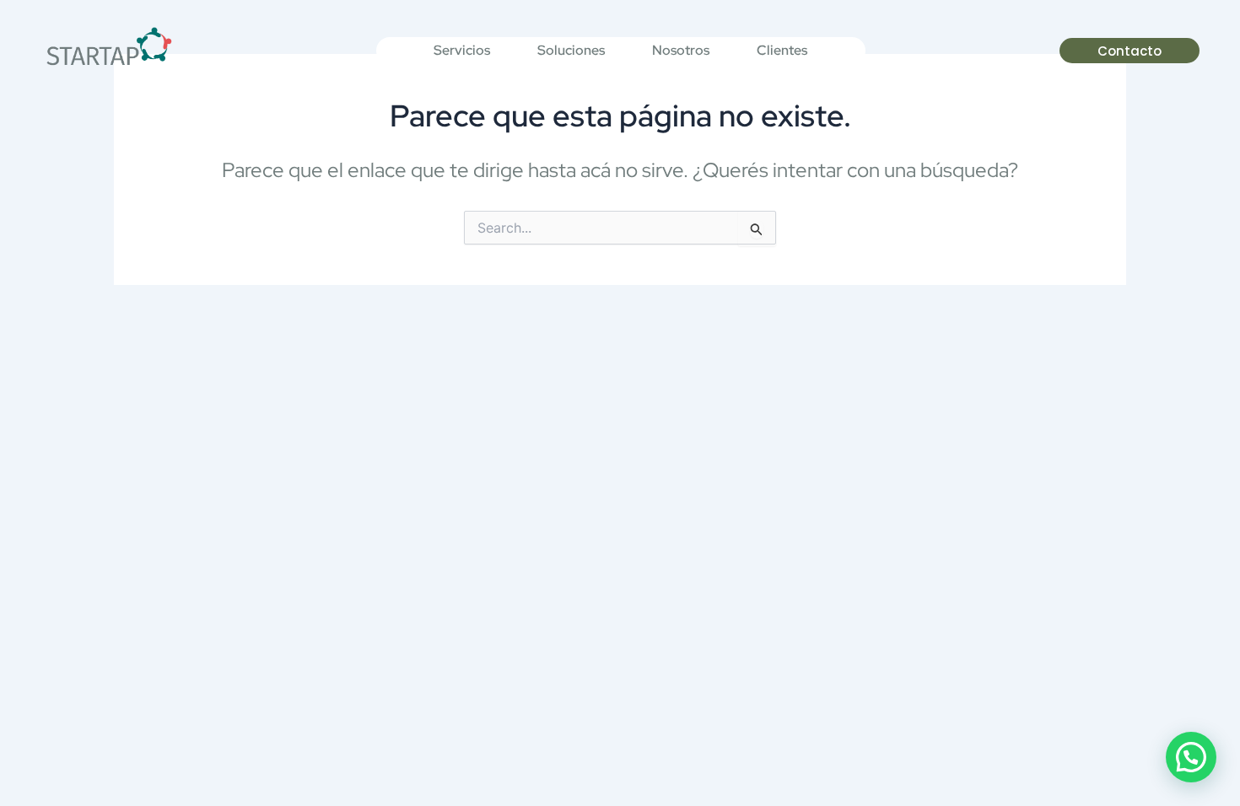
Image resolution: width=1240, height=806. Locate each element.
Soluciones (571, 50)
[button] (1191, 757)
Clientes (782, 50)
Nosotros (680, 50)
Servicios (462, 50)
